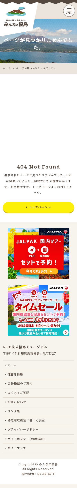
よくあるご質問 (18, 393)
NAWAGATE (46, 474)
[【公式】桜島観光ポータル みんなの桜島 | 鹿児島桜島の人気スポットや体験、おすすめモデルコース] (21, 17)
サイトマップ (17, 448)
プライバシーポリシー (23, 429)
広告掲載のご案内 (20, 383)
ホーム (12, 365)
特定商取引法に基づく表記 (26, 420)
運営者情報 (15, 374)
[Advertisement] (38, 114)
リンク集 (14, 411)
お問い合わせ (17, 402)
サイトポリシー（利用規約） (26, 439)
